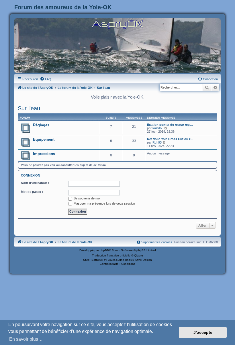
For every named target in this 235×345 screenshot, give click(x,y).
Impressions (44, 154)
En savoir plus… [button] (26, 339)
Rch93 (157, 142)
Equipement (43, 139)
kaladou (157, 128)
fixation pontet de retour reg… (170, 124)
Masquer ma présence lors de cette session (104, 203)
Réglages (41, 125)
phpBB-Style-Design (138, 259)
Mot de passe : (32, 191)
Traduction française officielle (111, 255)
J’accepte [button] (202, 332)
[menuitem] (45, 79)
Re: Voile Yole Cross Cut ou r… (170, 139)
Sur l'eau (29, 108)
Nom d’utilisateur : (35, 183)
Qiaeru (138, 255)
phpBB (104, 250)
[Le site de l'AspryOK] (117, 24)
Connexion (30, 175)
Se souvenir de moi (86, 198)
